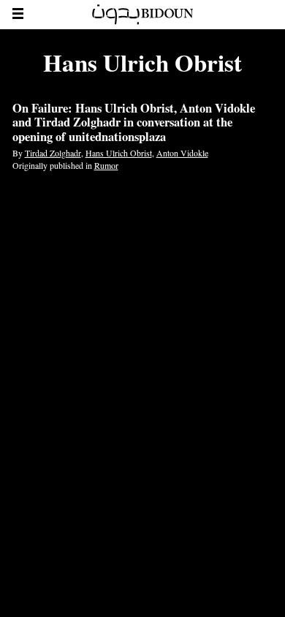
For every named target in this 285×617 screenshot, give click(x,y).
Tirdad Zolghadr (53, 153)
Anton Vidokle (182, 153)
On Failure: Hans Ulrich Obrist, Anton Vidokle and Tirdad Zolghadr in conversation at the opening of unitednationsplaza (133, 122)
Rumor (106, 165)
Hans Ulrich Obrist (119, 153)
